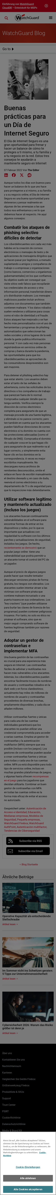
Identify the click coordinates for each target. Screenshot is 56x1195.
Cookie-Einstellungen (28, 1167)
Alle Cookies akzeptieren (28, 1189)
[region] (28, 1163)
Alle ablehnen (28, 1178)
